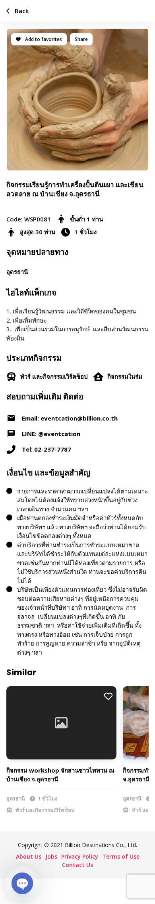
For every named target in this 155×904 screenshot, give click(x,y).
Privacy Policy (79, 856)
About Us (28, 856)
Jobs (51, 856)
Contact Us (77, 865)
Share (81, 39)
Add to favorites (43, 39)
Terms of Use (121, 856)
